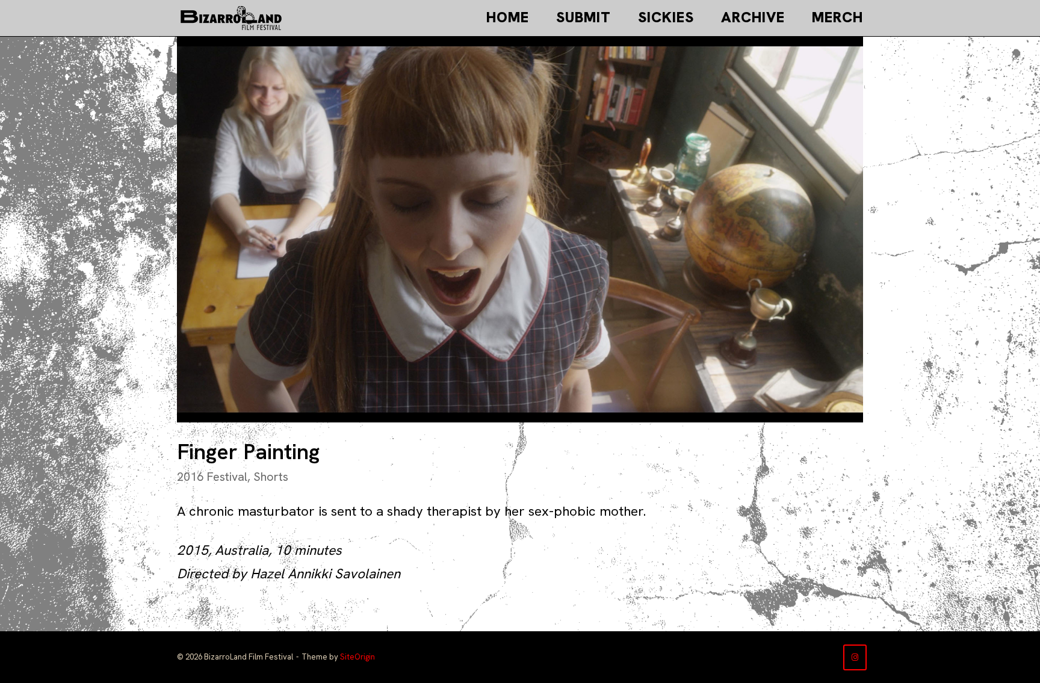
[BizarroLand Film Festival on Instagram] (855, 657)
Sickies (666, 17)
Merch (837, 17)
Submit (583, 17)
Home (507, 17)
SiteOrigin (357, 657)
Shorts (270, 476)
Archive (753, 17)
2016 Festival (212, 476)
